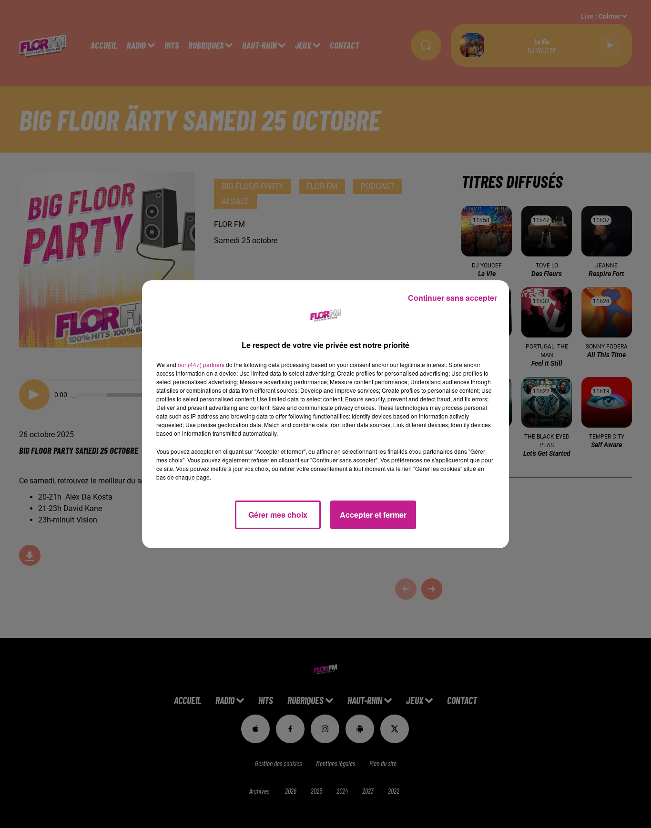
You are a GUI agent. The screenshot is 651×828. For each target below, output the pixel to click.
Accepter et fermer (373, 514)
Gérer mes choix (277, 514)
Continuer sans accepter (452, 297)
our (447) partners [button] (201, 364)
